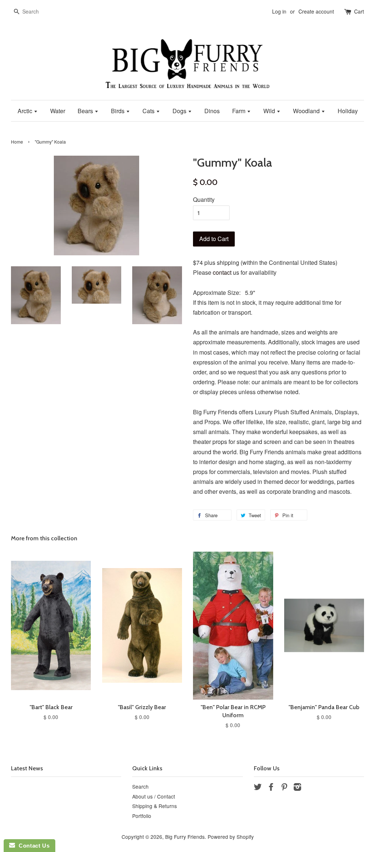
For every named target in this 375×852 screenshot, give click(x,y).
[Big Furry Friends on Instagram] (297, 788)
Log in (279, 11)
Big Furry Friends (185, 836)
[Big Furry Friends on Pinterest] (284, 788)
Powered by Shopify (231, 836)
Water (57, 111)
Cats (149, 111)
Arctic (26, 111)
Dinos (212, 111)
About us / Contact (153, 796)
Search (140, 786)
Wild (269, 111)
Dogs (180, 111)
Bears (86, 111)
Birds (118, 111)
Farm (239, 111)
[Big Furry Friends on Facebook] (271, 788)
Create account (316, 11)
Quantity (204, 199)
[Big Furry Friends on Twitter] (258, 788)
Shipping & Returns (154, 806)
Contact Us (32, 845)
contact (222, 272)
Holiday (348, 111)
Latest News (27, 768)
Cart (359, 11)
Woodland (307, 111)
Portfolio (141, 815)
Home (17, 141)
